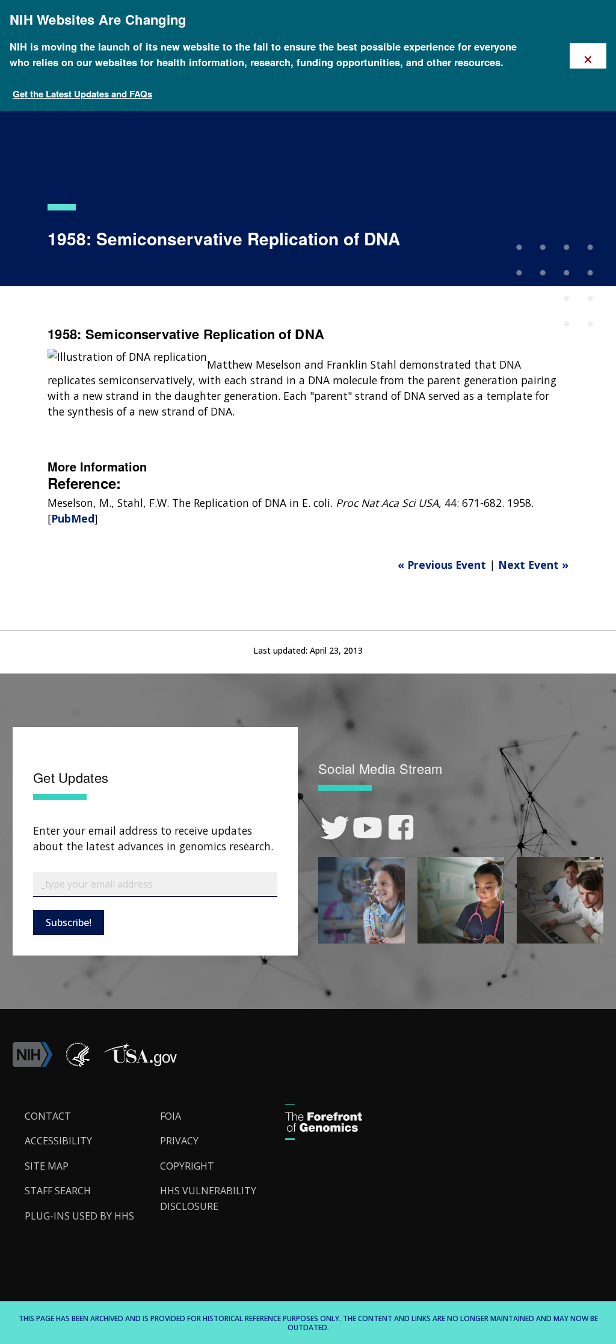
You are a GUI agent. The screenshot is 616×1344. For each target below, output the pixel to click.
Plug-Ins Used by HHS (79, 1216)
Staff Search (58, 1190)
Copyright (187, 1166)
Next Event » (533, 564)
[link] (334, 827)
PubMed (72, 518)
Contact (48, 1116)
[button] (140, 1063)
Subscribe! (68, 922)
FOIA (170, 1116)
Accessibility (58, 1140)
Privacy (179, 1140)
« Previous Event (442, 564)
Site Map (47, 1166)
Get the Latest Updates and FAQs (82, 93)
